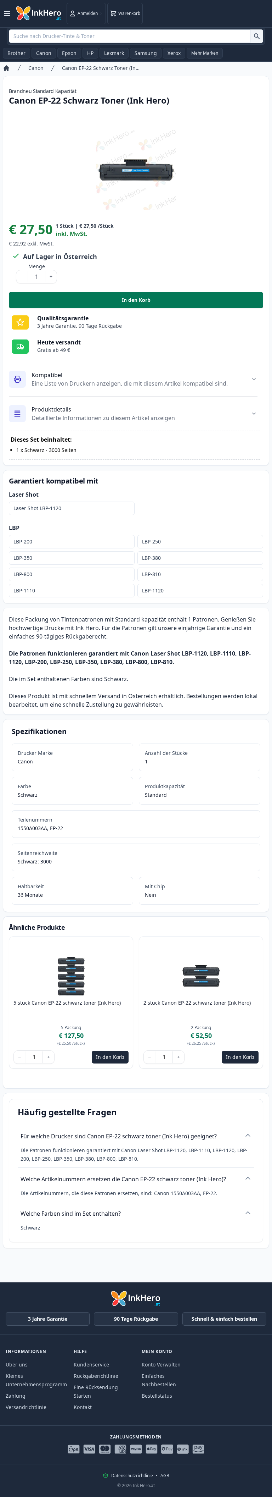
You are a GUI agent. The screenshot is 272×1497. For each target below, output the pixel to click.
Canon (43, 53)
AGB (164, 1476)
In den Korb (177, 302)
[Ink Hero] (39, 13)
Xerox (174, 53)
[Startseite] (6, 68)
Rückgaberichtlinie (96, 1375)
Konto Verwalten (161, 1364)
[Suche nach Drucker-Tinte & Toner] (256, 36)
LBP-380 (151, 557)
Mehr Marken (204, 53)
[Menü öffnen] (7, 13)
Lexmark (114, 53)
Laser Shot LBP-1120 (37, 508)
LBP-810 (151, 574)
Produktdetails (51, 409)
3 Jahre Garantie (47, 1318)
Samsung (146, 53)
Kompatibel (47, 375)
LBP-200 (22, 541)
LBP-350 (22, 557)
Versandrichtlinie (26, 1407)
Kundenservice (91, 1364)
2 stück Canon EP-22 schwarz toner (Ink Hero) (197, 1002)
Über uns (17, 1364)
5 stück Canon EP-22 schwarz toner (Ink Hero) (67, 1002)
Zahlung (16, 1395)
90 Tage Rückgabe (136, 1318)
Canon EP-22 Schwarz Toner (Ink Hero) (101, 68)
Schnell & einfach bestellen (224, 1318)
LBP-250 (151, 541)
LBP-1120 (153, 590)
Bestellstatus (157, 1395)
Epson (69, 53)
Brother (16, 53)
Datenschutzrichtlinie (132, 1476)
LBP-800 (22, 574)
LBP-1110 (24, 590)
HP (90, 53)
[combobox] (136, 36)
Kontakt (83, 1407)
